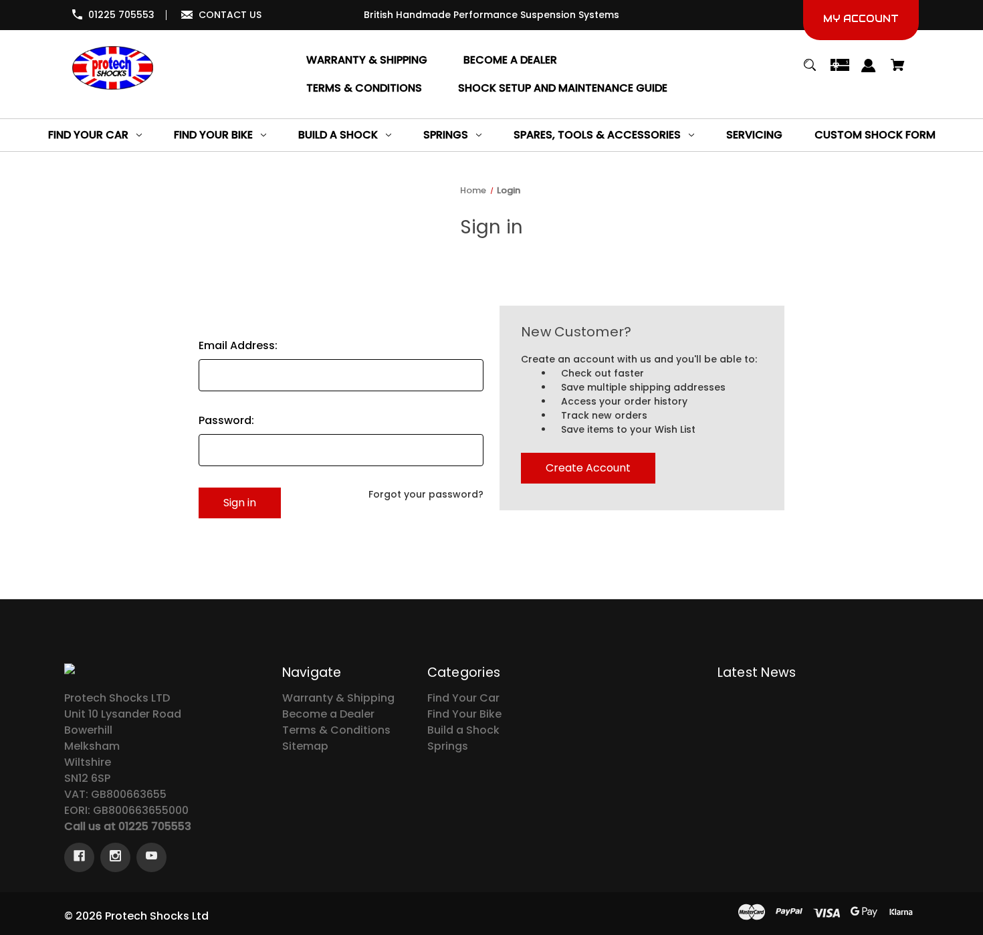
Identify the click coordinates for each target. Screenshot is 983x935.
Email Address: (238, 345)
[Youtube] (151, 857)
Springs (447, 746)
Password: (226, 420)
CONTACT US (230, 14)
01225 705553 (121, 14)
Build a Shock (463, 730)
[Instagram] (115, 857)
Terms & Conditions (336, 730)
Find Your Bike (464, 714)
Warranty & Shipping (338, 698)
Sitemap (305, 746)
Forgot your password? (425, 494)
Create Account (588, 468)
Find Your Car (463, 698)
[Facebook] (79, 857)
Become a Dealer (328, 714)
